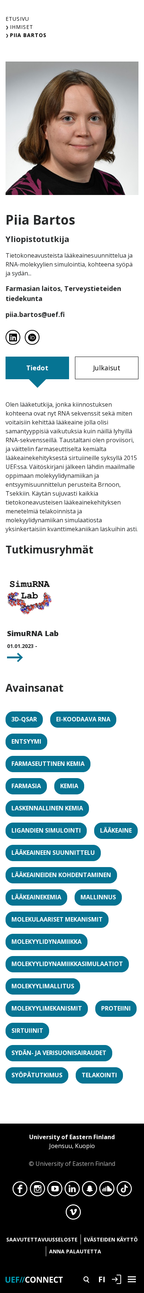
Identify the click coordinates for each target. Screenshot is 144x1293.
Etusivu (17, 18)
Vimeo (73, 1214)
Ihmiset (21, 26)
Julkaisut (106, 367)
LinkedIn (72, 1190)
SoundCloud (106, 1190)
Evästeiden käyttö (111, 1239)
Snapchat (89, 1190)
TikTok (124, 1190)
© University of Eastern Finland (72, 1150)
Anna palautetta (75, 1251)
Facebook (20, 1190)
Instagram (37, 1190)
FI (101, 1278)
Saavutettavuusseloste (42, 1239)
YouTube (54, 1190)
